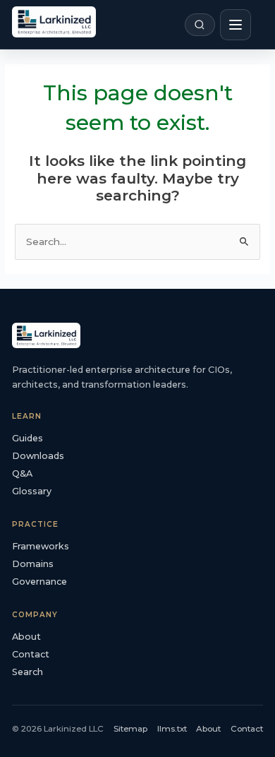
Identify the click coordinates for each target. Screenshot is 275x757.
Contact (30, 654)
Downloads (38, 456)
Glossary (31, 491)
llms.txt (172, 729)
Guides (27, 438)
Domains (33, 564)
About (26, 636)
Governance (39, 581)
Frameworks (40, 546)
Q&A (22, 473)
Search (27, 672)
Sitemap (130, 729)
